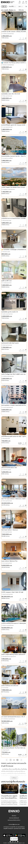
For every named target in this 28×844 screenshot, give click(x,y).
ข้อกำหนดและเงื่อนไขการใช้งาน (14, 820)
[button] (25, 21)
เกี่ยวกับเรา (14, 815)
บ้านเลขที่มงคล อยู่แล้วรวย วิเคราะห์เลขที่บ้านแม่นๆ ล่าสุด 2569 (9, 798)
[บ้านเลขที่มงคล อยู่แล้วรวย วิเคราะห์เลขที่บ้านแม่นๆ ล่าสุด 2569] (9, 789)
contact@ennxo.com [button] (14, 824)
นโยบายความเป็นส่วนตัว (14, 818)
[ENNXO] (5, 2)
